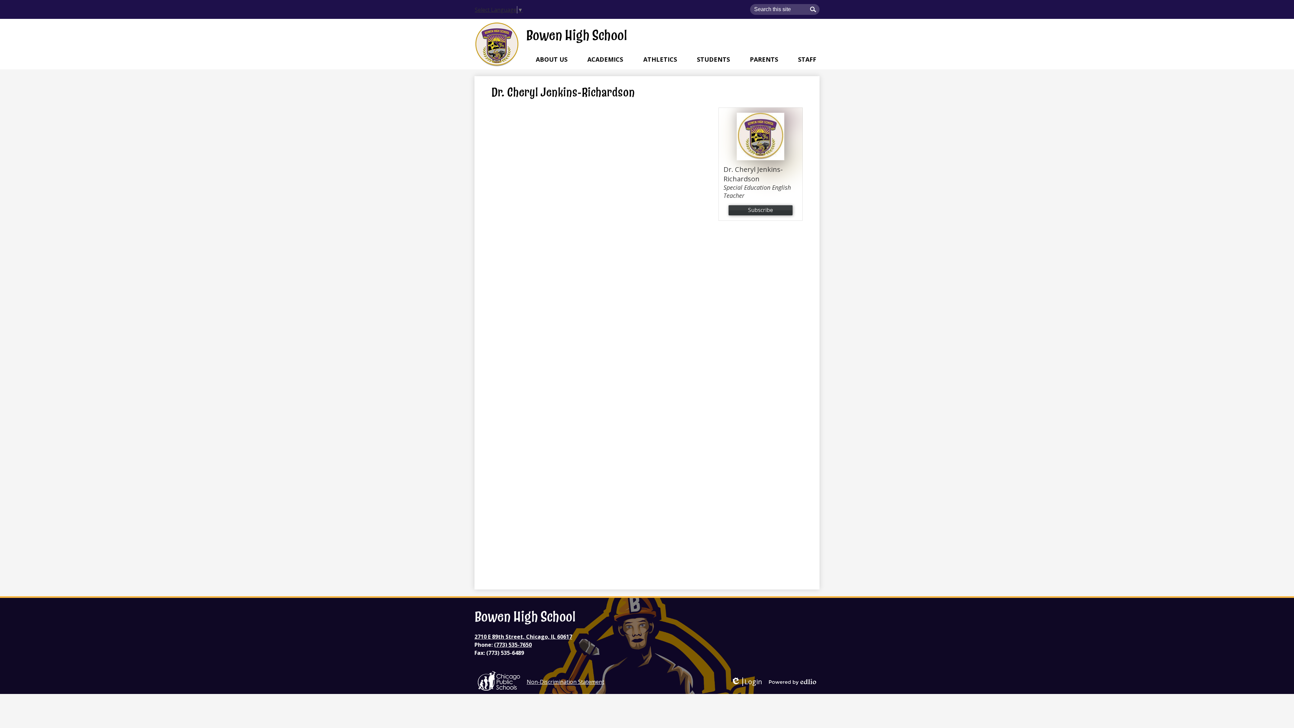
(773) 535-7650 (513, 644)
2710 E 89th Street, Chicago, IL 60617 (523, 636)
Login (746, 681)
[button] (551, 59)
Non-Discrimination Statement (565, 682)
